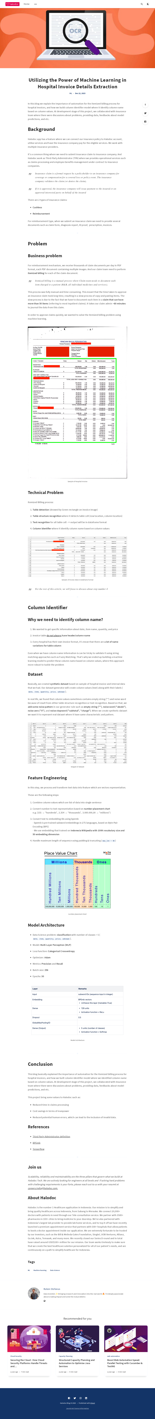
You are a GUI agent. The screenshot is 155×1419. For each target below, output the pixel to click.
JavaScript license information (77, 1408)
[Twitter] (145, 113)
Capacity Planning (65, 1356)
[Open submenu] (36, 4)
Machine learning (40, 1270)
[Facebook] (145, 122)
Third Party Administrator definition (51, 1136)
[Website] (45, 1301)
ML (71, 93)
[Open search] (142, 4)
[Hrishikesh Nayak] (61, 1331)
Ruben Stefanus (52, 1288)
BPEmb (36, 1142)
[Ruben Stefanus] (34, 1293)
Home (26, 4)
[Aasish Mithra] (12, 1331)
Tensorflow (38, 1148)
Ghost (92, 1403)
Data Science (55, 1270)
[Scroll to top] (145, 105)
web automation (113, 1356)
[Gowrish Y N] (109, 1331)
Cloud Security (16, 1356)
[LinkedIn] (86, 1398)
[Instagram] (80, 1398)
